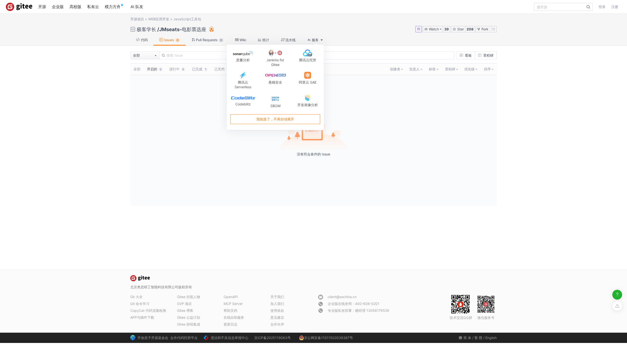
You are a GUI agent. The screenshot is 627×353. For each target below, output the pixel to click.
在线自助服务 (234, 317)
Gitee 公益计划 (188, 317)
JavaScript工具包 (187, 19)
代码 (144, 40)
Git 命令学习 (139, 304)
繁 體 (478, 338)
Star (460, 29)
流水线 (290, 40)
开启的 (154, 69)
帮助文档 (230, 310)
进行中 (176, 69)
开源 (42, 6)
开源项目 (137, 19)
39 (446, 29)
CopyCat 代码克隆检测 (148, 310)
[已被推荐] (211, 29)
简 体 (467, 338)
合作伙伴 (277, 324)
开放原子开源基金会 (152, 338)
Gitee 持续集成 (188, 324)
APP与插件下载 (142, 317)
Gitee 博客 (185, 310)
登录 (602, 7)
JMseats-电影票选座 (182, 29)
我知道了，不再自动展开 (275, 119)
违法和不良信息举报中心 (229, 338)
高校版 (75, 6)
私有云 (93, 6)
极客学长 (146, 29)
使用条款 (277, 310)
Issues (171, 40)
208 (470, 29)
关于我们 (277, 297)
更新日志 (230, 324)
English (491, 338)
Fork (484, 29)
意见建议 (277, 317)
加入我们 (277, 304)
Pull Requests (208, 40)
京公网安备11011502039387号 (328, 338)
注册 (614, 7)
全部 (136, 69)
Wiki (242, 40)
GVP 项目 (184, 304)
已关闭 (221, 69)
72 (493, 29)
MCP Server (233, 304)
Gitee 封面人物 (188, 297)
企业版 (58, 6)
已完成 (199, 69)
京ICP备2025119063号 (272, 338)
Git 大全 (136, 297)
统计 (265, 40)
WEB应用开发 (158, 19)
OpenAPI (231, 297)
